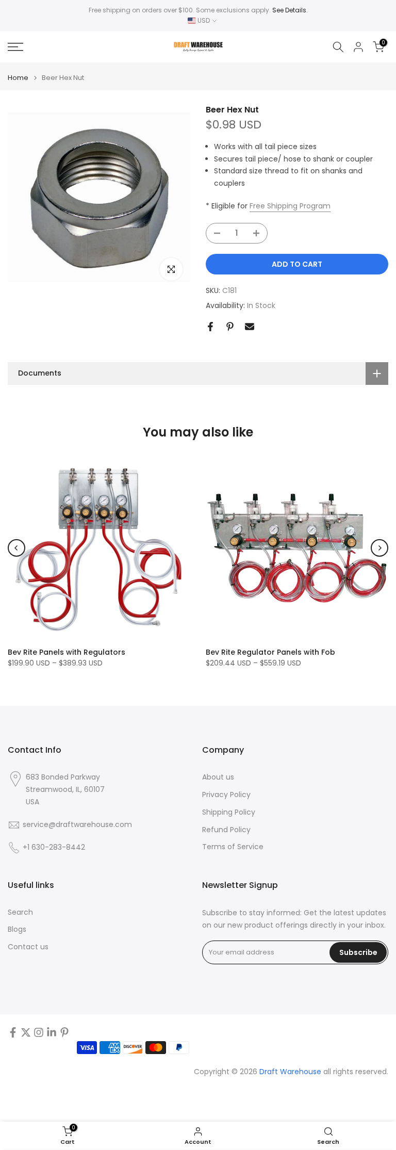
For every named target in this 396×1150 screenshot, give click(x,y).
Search (20, 912)
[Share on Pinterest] (230, 326)
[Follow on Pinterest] (64, 1032)
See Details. (290, 10)
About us (218, 777)
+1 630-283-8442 (54, 847)
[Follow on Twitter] (26, 1032)
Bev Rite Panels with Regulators (66, 652)
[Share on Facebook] (210, 326)
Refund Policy (226, 830)
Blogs (17, 929)
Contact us (28, 947)
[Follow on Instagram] (39, 1032)
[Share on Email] (249, 326)
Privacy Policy (226, 795)
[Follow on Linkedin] (51, 1032)
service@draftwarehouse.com (77, 825)
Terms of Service (232, 847)
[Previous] (16, 548)
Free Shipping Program (290, 206)
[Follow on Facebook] (13, 1032)
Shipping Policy (228, 812)
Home (18, 77)
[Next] (379, 548)
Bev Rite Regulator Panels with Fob (270, 652)
